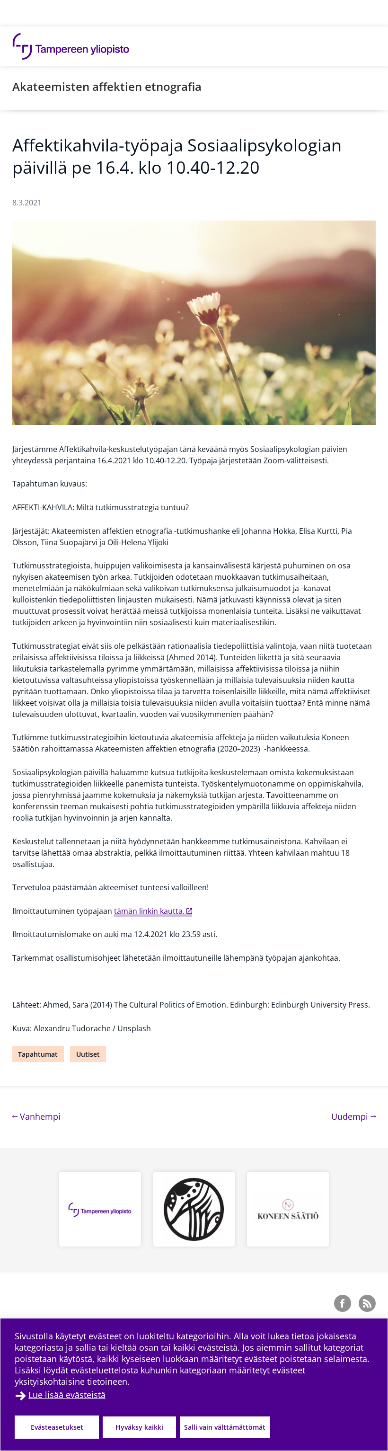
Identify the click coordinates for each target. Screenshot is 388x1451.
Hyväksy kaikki (139, 1427)
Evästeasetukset (57, 1427)
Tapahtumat (38, 1054)
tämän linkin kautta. (149, 911)
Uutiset (88, 1054)
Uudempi (353, 1116)
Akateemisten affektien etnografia (107, 86)
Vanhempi (39, 1116)
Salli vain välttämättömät (224, 1427)
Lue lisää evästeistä (67, 1394)
